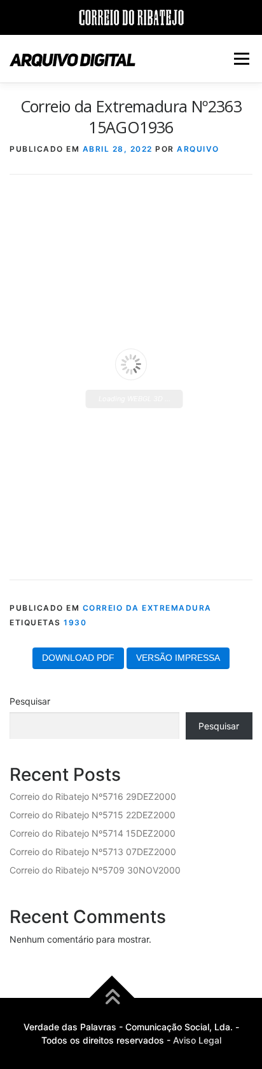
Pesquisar (30, 701)
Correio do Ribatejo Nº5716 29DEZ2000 (93, 796)
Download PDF (78, 658)
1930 (75, 622)
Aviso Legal (197, 1040)
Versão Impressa (178, 658)
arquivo (198, 149)
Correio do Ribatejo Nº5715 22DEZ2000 (93, 814)
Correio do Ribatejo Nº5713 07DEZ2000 (93, 851)
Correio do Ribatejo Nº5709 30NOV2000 (95, 870)
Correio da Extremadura (147, 608)
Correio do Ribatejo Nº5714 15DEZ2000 (93, 833)
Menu (241, 58)
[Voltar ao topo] (112, 998)
